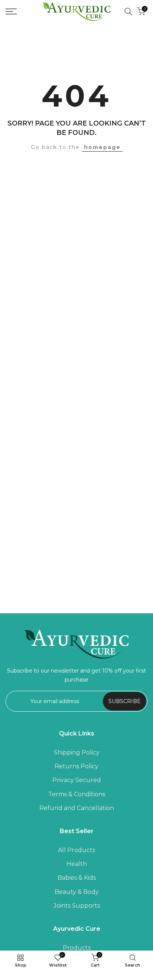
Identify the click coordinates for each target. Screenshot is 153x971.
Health (76, 863)
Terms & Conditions (76, 794)
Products (77, 947)
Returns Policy (76, 766)
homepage (102, 147)
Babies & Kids (77, 877)
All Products (76, 850)
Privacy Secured (76, 780)
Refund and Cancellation (76, 808)
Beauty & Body (77, 891)
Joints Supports (76, 905)
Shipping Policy (77, 752)
